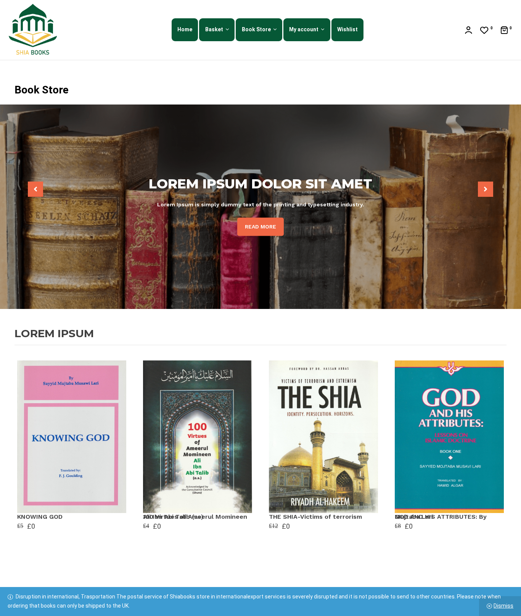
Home (184, 29)
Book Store (256, 29)
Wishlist (347, 29)
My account (303, 29)
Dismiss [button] (503, 606)
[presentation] (35, 189)
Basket (214, 29)
